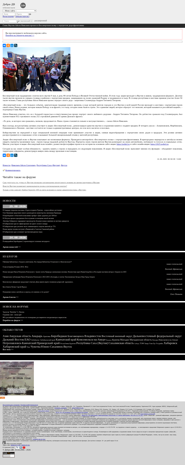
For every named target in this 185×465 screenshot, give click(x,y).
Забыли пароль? (22, 16)
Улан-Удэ (152, 343)
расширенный (41, 20)
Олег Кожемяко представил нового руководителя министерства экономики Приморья (32, 213)
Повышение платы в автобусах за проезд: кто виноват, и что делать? (26, 292)
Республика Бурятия (68, 343)
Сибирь (136, 343)
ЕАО (27, 339)
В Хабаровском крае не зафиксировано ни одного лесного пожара (25, 224)
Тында (146, 343)
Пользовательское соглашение (11, 405)
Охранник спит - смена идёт (12, 315)
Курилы (116, 339)
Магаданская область (141, 339)
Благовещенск (76, 336)
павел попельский (174, 264)
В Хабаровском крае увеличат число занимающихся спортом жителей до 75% (29, 226)
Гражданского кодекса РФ (147, 414)
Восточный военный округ (117, 336)
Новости (6, 165)
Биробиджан (59, 336)
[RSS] (2, 398)
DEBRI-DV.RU (25, 445)
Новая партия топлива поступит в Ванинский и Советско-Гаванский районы (28, 229)
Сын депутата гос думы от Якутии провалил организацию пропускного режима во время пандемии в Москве (51, 182)
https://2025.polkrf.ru (159, 144)
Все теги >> (8, 349)
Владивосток (92, 336)
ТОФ (142, 343)
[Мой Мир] (12, 45)
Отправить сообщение (60, 408)
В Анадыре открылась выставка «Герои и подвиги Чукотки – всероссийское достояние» (32, 210)
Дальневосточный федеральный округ (157, 336)
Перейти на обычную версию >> (20, 35)
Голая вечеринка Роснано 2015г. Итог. (16, 267)
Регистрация (8, 16)
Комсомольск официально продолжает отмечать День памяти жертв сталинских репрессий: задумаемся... (38, 282)
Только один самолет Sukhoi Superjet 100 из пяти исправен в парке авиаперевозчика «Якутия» (44, 190)
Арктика (47, 336)
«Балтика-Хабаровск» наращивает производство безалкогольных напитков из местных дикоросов (36, 221)
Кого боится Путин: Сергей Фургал (15, 287)
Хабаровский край (14, 346)
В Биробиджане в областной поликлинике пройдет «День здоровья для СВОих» (30, 216)
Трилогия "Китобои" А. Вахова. (14, 312)
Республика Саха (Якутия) (48, 165)
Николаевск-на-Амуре (168, 340)
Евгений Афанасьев (173, 269)
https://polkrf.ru (123, 144)
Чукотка (35, 346)
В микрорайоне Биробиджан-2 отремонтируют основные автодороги (26, 241)
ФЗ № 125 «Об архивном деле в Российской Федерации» (72, 412)
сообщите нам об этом (39, 439)
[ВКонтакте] (4, 45)
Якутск (64, 165)
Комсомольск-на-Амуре (91, 339)
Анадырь (37, 336)
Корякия (108, 340)
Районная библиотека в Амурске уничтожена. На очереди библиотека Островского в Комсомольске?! (37, 262)
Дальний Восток (13, 339)
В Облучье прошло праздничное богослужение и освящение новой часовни (28, 218)
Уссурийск (159, 343)
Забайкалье (35, 340)
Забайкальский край (47, 340)
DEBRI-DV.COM (15, 445)
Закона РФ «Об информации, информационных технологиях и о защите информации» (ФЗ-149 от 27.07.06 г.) (113, 415)
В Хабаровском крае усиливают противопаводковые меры (22, 232)
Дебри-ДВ (9, 4)
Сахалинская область (121, 343)
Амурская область (20, 336)
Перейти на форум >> (13, 320)
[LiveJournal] (15, 45)
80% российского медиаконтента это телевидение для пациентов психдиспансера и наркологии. (35, 317)
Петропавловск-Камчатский (19, 343)
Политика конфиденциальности (29, 405)
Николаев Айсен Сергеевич (23, 165)
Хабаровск (170, 343)
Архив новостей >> (12, 247)
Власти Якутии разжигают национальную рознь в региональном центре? (35, 186)
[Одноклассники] (8, 45)
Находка (155, 340)
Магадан (124, 339)
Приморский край (48, 343)
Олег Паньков (176, 294)
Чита (28, 347)
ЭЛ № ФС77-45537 (43, 411)
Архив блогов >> (11, 297)
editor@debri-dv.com (77, 408)
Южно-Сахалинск (52, 346)
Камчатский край (66, 339)
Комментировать (12, 170)
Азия (6, 336)
